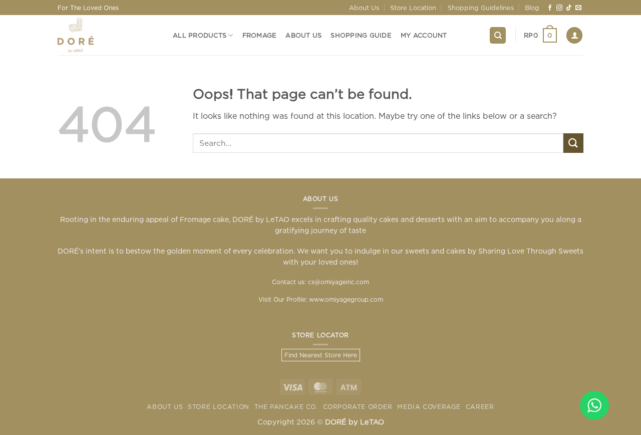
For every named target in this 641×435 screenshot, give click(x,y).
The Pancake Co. (286, 406)
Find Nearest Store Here (320, 355)
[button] (540, 36)
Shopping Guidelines (481, 7)
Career (480, 406)
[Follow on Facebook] (550, 8)
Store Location (413, 7)
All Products (199, 35)
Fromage (259, 35)
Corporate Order (358, 406)
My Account (424, 35)
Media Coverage (429, 406)
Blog (532, 7)
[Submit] (573, 143)
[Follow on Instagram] (559, 8)
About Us (364, 7)
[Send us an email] (578, 8)
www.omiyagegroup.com (346, 299)
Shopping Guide (361, 35)
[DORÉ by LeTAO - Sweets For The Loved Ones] (108, 35)
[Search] (498, 35)
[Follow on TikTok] (569, 8)
